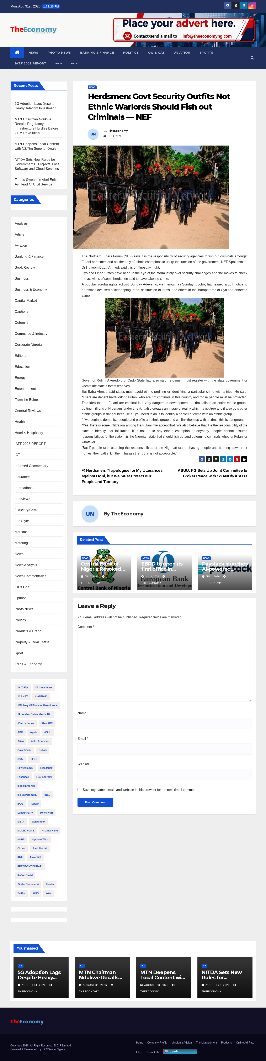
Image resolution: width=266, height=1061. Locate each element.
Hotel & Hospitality (29, 433)
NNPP (21, 839)
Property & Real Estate (32, 642)
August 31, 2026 (34, 985)
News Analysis (26, 565)
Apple (33, 732)
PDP (20, 857)
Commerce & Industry (31, 333)
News (33, 52)
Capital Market (26, 300)
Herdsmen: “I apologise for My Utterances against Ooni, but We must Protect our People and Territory (122, 476)
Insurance (22, 477)
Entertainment (25, 388)
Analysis (21, 223)
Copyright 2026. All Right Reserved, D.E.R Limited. (41, 1045)
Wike (49, 893)
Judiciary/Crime (26, 510)
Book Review (25, 267)
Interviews (22, 499)
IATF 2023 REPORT (30, 63)
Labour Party (25, 812)
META (20, 821)
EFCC (34, 759)
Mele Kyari (46, 812)
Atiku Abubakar (40, 741)
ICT (17, 455)
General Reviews (28, 411)
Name (83, 713)
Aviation (182, 52)
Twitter (21, 893)
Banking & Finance (97, 52)
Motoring (21, 543)
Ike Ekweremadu (27, 794)
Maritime (21, 532)
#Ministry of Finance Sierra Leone (37, 705)
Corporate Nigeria (28, 344)
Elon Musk (46, 768)
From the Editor (26, 399)
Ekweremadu (25, 768)
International (24, 488)
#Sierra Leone (25, 723)
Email (83, 738)
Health (20, 422)
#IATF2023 (41, 696)
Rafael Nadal (25, 875)
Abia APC (47, 723)
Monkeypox (38, 821)
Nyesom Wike (40, 839)
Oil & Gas (156, 52)
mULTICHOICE (25, 830)
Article (19, 234)
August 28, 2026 (156, 985)
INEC (47, 794)
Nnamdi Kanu (50, 830)
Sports (206, 52)
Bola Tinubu (24, 750)
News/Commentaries (30, 576)
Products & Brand (28, 631)
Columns (21, 322)
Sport (19, 653)
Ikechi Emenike (26, 785)
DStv (20, 759)
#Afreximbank (43, 687)
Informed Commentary (31, 466)
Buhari (43, 750)
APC (20, 732)
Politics (131, 52)
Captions (21, 311)
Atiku (20, 741)
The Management (206, 1042)
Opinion (21, 598)
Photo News (59, 52)
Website (84, 764)
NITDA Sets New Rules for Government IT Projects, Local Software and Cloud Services (37, 164)
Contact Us (152, 1052)
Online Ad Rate (245, 1042)
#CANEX (22, 696)
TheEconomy (118, 131)
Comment (86, 627)
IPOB (20, 803)
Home (139, 1042)
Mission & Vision (181, 1042)
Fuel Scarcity (44, 777)
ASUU (48, 732)
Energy (20, 377)
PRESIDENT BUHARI (29, 866)
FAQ (139, 1052)
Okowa (21, 848)
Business (22, 278)
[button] (252, 58)
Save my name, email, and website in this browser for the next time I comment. (140, 790)
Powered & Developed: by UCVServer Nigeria (37, 1049)
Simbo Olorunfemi (28, 884)
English (173, 1051)
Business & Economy (31, 289)
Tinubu (50, 884)
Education (22, 366)
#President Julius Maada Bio (34, 714)
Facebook (23, 777)
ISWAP (35, 803)
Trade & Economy (28, 664)
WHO (36, 893)
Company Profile (157, 1042)
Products (226, 1042)
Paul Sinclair (40, 848)
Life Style (22, 521)
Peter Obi (35, 857)
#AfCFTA (22, 687)
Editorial (21, 355)
